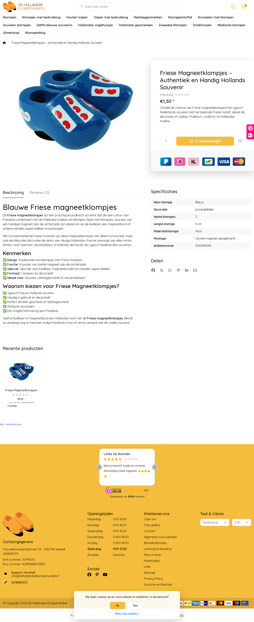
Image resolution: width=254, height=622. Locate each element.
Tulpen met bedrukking (111, 17)
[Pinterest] (99, 574)
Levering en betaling (157, 549)
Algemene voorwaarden (160, 537)
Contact (149, 531)
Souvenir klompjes (17, 25)
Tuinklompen (202, 25)
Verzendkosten (28, 402)
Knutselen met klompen (216, 17)
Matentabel (152, 561)
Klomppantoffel (180, 17)
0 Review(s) (166, 94)
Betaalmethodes (155, 543)
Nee (135, 605)
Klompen (9, 17)
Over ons (150, 519)
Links (147, 567)
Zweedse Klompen (173, 25)
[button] (232, 6)
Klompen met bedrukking (41, 17)
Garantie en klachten (158, 584)
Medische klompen (231, 25)
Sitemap (149, 572)
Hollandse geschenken (136, 25)
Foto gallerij (152, 525)
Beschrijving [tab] (13, 192)
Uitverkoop (11, 33)
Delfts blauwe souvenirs (54, 25)
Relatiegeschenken (148, 17)
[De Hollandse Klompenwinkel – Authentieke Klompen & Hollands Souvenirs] (40, 6)
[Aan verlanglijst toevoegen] (240, 141)
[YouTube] (106, 574)
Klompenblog (35, 33)
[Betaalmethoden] (187, 603)
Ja (117, 605)
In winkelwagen (207, 141)
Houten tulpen (77, 17)
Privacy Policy (153, 578)
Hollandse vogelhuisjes (95, 25)
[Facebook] (90, 574)
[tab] (39, 193)
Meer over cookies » (127, 613)
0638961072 (10, 554)
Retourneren (152, 555)
